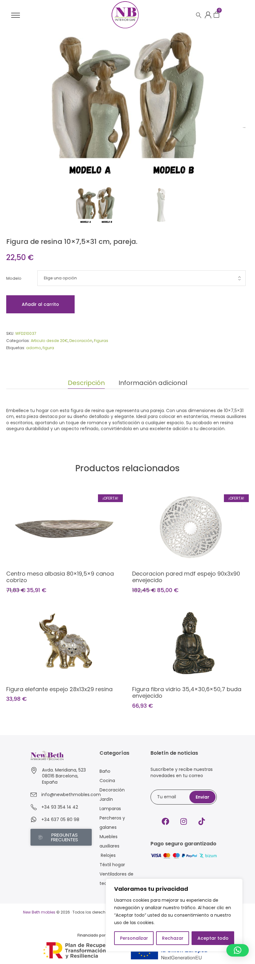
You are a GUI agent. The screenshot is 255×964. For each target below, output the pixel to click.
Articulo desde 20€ (49, 340)
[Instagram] (183, 821)
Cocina (107, 780)
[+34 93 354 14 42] (33, 807)
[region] (174, 915)
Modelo (13, 278)
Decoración (80, 340)
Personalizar (134, 938)
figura (48, 347)
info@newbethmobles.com (71, 794)
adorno (33, 347)
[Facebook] (165, 821)
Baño (105, 771)
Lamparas (110, 808)
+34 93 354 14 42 (59, 807)
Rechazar (172, 938)
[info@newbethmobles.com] (33, 794)
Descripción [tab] (86, 382)
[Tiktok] (201, 821)
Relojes (108, 855)
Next (244, 126)
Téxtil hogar (112, 865)
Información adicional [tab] (152, 382)
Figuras (101, 340)
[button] (237, 950)
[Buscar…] (199, 15)
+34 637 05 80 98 (60, 819)
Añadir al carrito (40, 304)
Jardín (106, 799)
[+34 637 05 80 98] (33, 819)
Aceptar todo (213, 938)
